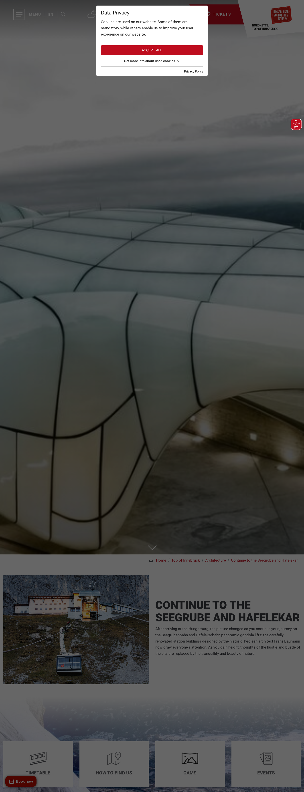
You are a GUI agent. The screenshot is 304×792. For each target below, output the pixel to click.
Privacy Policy (193, 71)
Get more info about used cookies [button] (149, 61)
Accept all (152, 50)
